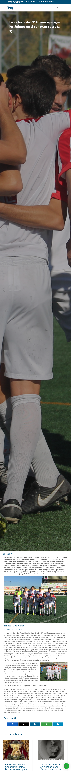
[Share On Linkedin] (35, 724)
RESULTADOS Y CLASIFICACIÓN (14, 629)
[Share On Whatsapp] (46, 724)
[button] (66, 766)
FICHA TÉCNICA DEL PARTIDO (14, 626)
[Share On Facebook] (12, 724)
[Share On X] (23, 724)
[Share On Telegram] (58, 724)
